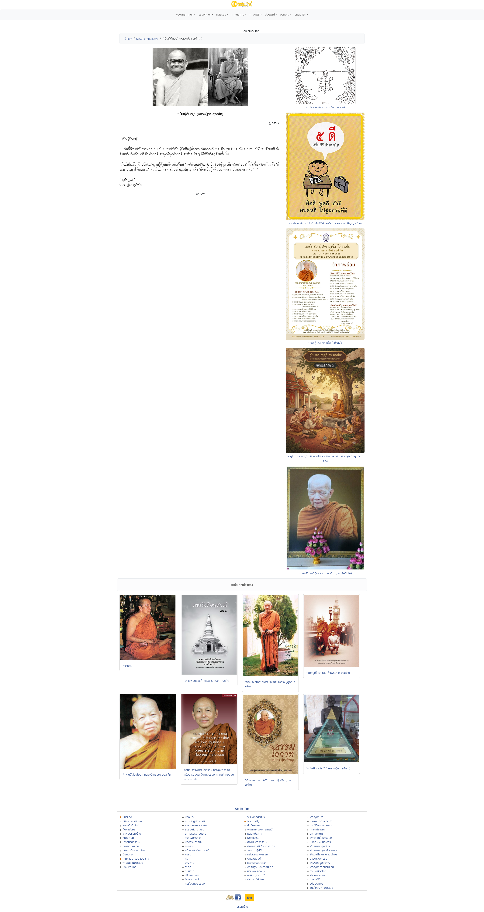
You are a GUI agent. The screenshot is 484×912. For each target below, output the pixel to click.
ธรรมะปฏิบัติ (254, 850)
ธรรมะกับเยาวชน (194, 829)
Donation (128, 854)
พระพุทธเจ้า (316, 817)
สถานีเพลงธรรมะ (257, 842)
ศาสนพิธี (255, 14)
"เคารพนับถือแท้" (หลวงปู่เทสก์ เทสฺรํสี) (206, 681)
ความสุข (127, 666)
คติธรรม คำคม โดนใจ (197, 850)
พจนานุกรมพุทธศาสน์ (259, 829)
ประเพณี (270, 14)
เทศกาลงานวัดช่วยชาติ (136, 859)
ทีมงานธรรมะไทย (132, 821)
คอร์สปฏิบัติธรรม (195, 884)
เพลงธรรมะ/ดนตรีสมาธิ (261, 846)
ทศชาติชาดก (317, 829)
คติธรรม (221, 14)
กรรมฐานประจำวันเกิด (260, 867)
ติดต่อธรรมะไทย (132, 834)
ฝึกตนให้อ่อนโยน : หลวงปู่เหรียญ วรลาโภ (147, 775)
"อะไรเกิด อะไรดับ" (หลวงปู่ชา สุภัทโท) (328, 768)
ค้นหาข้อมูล (129, 829)
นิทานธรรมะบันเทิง (195, 834)
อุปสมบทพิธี (316, 884)
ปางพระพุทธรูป (318, 859)
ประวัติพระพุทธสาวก (321, 825)
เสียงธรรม (253, 838)
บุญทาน (189, 863)
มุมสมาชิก (300, 14)
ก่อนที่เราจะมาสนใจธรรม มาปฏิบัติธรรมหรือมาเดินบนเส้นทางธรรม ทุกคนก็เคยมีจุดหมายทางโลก (209, 774)
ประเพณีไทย (130, 867)
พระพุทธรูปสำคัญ (320, 863)
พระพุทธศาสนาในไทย (322, 867)
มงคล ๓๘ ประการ (320, 842)
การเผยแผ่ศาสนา (133, 863)
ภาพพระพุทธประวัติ (321, 821)
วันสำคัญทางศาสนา (321, 888)
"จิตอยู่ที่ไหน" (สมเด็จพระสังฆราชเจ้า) (328, 673)
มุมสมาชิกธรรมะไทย (134, 850)
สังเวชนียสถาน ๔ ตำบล (323, 854)
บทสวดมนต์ (254, 859)
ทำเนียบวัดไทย (318, 871)
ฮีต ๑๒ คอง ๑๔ (256, 871)
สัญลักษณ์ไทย (131, 846)
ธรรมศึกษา (205, 14)
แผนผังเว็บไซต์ (131, 825)
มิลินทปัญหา (254, 834)
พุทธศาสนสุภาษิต (320, 846)
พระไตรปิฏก (254, 821)
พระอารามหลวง (319, 875)
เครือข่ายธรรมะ (131, 842)
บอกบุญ (284, 14)
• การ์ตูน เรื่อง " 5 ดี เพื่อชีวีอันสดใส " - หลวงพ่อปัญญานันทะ (325, 223)
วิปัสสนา (190, 871)
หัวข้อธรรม (253, 825)
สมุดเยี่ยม (128, 838)
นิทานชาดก (316, 834)
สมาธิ (188, 867)
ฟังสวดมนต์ (192, 879)
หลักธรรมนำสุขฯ (257, 863)
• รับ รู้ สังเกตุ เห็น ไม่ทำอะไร (325, 343)
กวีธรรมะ (190, 846)
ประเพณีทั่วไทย (255, 879)
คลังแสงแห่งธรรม (257, 854)
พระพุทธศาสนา (184, 14)
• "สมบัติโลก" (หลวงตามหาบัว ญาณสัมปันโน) (325, 573)
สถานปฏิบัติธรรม (195, 821)
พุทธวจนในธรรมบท (321, 838)
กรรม (188, 854)
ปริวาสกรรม (192, 875)
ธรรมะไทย (242, 907)
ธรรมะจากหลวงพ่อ (147, 39)
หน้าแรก (127, 39)
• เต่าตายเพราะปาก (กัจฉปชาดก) (325, 107)
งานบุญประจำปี (256, 875)
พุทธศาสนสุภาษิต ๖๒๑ (323, 850)
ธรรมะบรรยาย (193, 838)
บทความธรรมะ (193, 842)
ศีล (186, 859)
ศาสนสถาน (237, 14)
